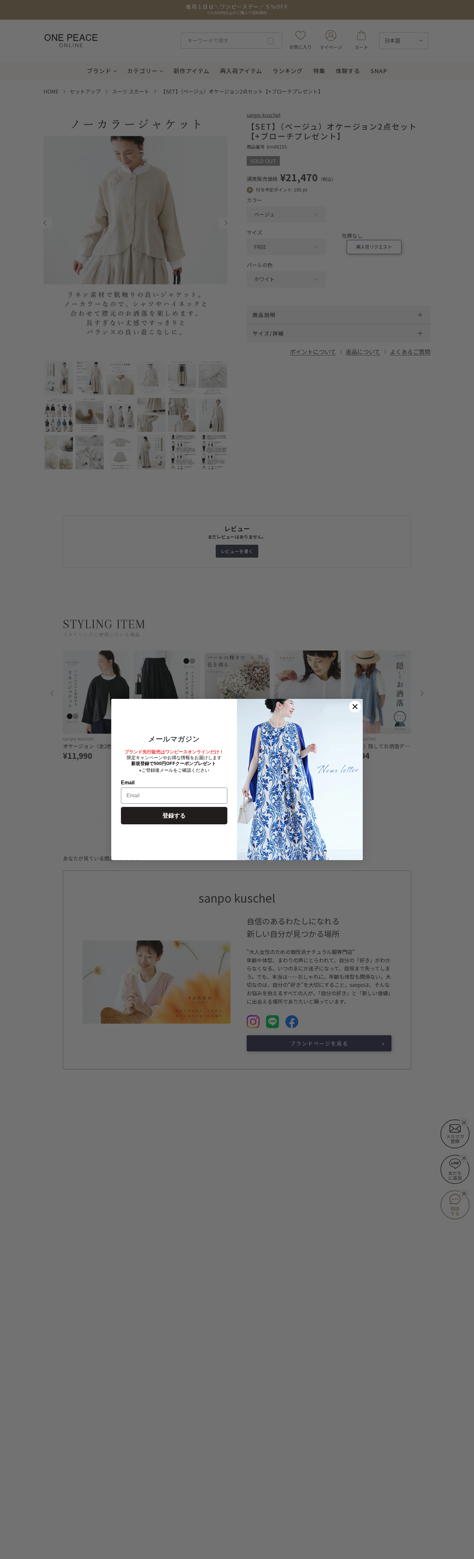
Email (127, 782)
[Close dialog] (355, 706)
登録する (174, 815)
